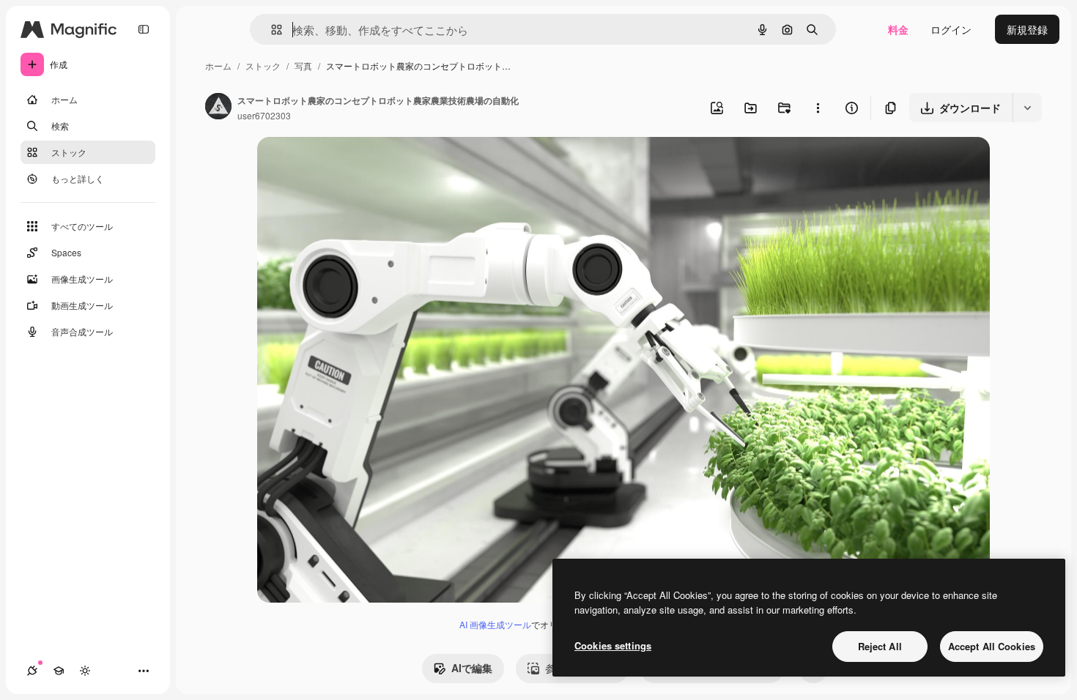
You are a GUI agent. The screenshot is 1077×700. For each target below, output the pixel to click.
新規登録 (1027, 29)
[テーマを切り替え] (85, 670)
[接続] (32, 670)
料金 (898, 29)
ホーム (218, 65)
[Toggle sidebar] (143, 29)
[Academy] (58, 670)
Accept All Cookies (991, 646)
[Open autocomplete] (271, 29)
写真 (303, 65)
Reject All (880, 646)
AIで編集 (471, 667)
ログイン (950, 29)
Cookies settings (612, 645)
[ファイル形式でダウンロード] (1027, 107)
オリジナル (357, 165)
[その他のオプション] (817, 107)
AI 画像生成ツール (495, 624)
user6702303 (264, 115)
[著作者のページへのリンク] (218, 107)
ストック (263, 65)
